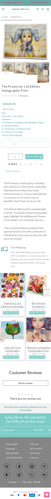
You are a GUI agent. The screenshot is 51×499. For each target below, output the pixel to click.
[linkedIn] (30, 164)
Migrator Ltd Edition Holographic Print (38, 349)
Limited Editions (14, 457)
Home (6, 16)
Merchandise (12, 453)
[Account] (37, 9)
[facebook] (20, 164)
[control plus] (20, 157)
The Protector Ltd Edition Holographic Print (16, 20)
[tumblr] (6, 475)
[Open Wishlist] (47, 495)
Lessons (34, 457)
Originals (10, 448)
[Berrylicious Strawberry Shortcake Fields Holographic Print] (38, 286)
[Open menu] (3, 9)
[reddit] (40, 164)
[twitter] (25, 164)
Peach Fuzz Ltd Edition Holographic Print (12, 305)
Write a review (25, 383)
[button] (45, 72)
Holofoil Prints (16, 16)
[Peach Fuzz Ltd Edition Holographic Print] (12, 286)
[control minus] (10, 157)
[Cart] (47, 9)
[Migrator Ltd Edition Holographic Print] (38, 331)
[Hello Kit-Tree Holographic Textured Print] (12, 331)
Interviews (35, 453)
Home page (12, 444)
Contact (34, 444)
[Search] (42, 9)
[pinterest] (35, 164)
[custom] (32, 466)
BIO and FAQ (36, 448)
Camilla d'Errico (20, 9)
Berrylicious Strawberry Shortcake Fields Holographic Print (38, 305)
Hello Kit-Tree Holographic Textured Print (12, 349)
